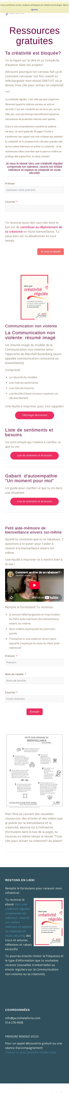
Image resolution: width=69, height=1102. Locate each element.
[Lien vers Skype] (61, 1092)
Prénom (10, 183)
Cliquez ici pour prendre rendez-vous (30, 1052)
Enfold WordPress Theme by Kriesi (42, 1088)
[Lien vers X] (51, 1092)
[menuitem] (18, 1095)
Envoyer (34, 711)
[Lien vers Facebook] (56, 1092)
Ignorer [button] (34, 9)
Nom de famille (14, 674)
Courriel (10, 202)
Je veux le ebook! (50, 251)
